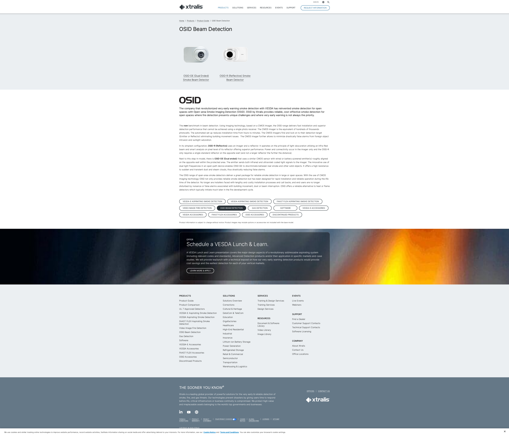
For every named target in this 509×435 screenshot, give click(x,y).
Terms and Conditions (229, 432)
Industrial (227, 333)
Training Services (266, 304)
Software (285, 208)
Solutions (237, 7)
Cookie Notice (209, 432)
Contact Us (297, 350)
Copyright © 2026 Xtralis (189, 428)
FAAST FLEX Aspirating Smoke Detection (298, 201)
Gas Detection (260, 208)
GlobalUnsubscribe (254, 420)
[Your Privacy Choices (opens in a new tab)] (234, 420)
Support (290, 7)
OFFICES (310, 391)
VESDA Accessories (193, 215)
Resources (265, 7)
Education (228, 317)
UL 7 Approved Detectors (192, 309)
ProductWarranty (196, 420)
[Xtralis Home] (191, 9)
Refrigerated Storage (233, 350)
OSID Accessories (254, 215)
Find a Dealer (298, 319)
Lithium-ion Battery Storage (236, 341)
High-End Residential (233, 329)
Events (279, 7)
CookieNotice (242, 420)
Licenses (265, 419)
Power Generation (232, 346)
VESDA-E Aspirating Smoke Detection (202, 201)
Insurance (227, 337)
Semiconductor (230, 358)
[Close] (505, 431)
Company (297, 341)
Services (251, 7)
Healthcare (228, 325)
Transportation (230, 362)
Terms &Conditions (183, 420)
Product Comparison (189, 304)
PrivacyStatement (207, 420)
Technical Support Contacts (306, 327)
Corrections (228, 304)
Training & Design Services (271, 300)
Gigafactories (229, 321)
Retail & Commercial (233, 354)
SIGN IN (316, 2)
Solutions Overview (232, 300)
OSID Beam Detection (231, 208)
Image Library (264, 334)
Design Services (265, 309)
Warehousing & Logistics (235, 366)
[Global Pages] (322, 2)
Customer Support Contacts (306, 323)
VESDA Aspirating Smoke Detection (249, 201)
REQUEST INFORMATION (315, 8)
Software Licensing (301, 331)
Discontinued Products (286, 215)
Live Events (298, 300)
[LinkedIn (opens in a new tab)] (181, 412)
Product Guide (186, 300)
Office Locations (300, 354)
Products (223, 7)
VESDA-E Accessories (313, 208)
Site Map (276, 419)
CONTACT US (324, 391)
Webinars (296, 304)
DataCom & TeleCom (233, 313)
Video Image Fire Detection (197, 208)
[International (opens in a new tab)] (196, 413)
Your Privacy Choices (223, 419)
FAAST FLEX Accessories (224, 215)
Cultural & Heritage (232, 309)
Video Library (264, 330)
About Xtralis (298, 345)
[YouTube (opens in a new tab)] (188, 412)
